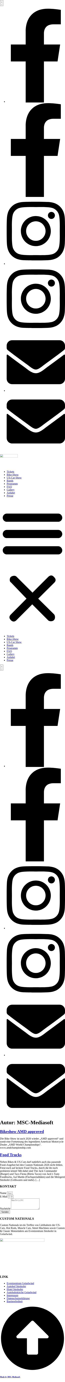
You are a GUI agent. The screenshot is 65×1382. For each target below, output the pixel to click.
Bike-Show (13, 474)
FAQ (9, 486)
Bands (10, 480)
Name (3, 1193)
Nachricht (5, 1208)
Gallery (10, 489)
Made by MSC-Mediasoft (10, 1377)
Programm (12, 483)
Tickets (10, 471)
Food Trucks (11, 1155)
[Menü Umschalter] (1, 3)
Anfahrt (11, 492)
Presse (10, 495)
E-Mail (4, 1196)
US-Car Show (14, 477)
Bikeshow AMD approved (22, 1131)
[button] (32, 566)
